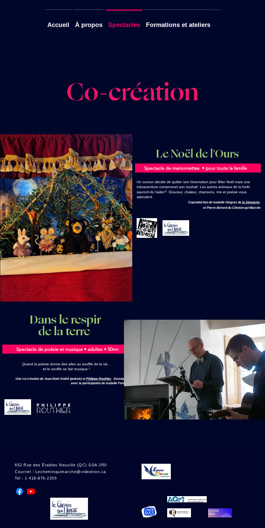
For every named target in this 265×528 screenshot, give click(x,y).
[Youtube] (31, 491)
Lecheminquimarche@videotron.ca (70, 471)
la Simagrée (251, 202)
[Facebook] (19, 491)
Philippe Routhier (99, 379)
